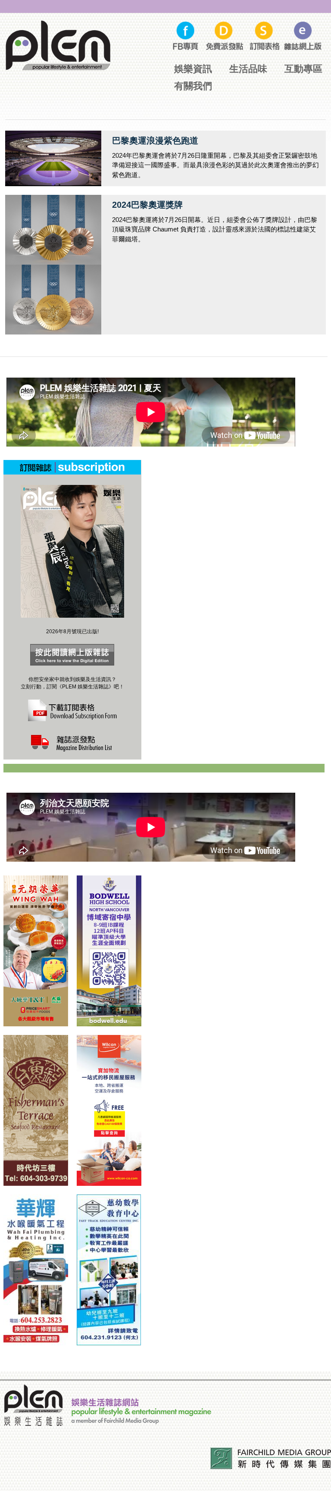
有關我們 (193, 86)
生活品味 (248, 68)
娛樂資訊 (193, 68)
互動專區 (303, 68)
